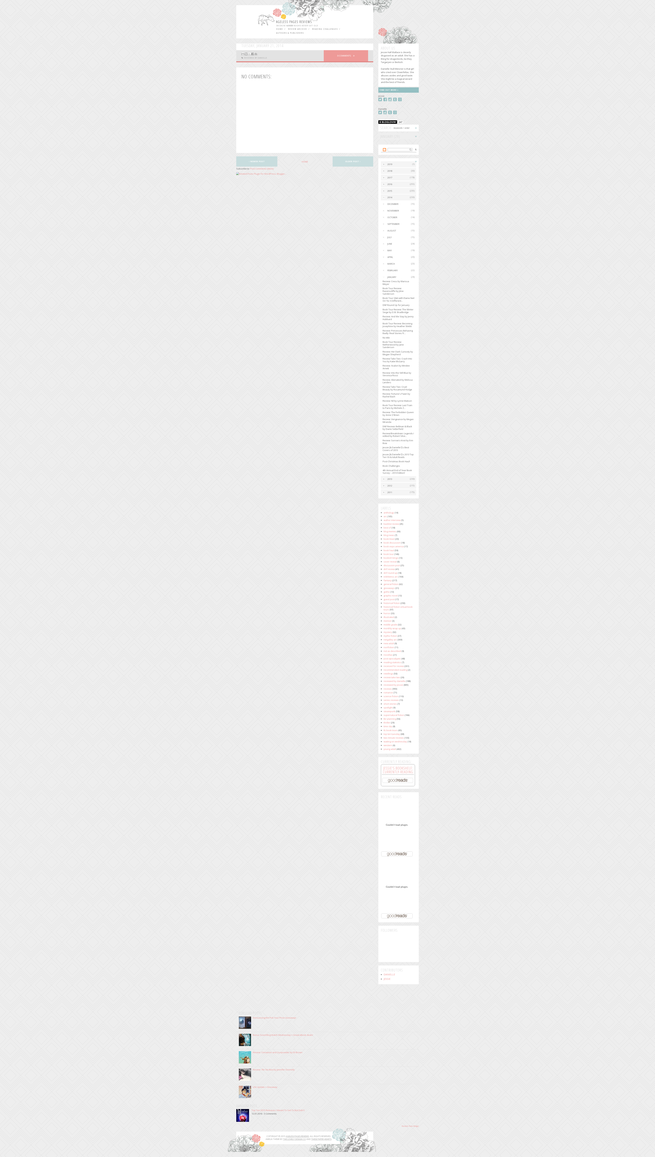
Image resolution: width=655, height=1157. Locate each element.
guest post (389, 599)
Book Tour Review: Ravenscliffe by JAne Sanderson (393, 291)
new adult (389, 643)
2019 (389, 164)
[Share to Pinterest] (256, 54)
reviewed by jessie (393, 684)
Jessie (387, 979)
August (391, 230)
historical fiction (392, 603)
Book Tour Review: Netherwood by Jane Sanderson (393, 344)
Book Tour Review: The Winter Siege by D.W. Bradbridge (398, 311)
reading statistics (392, 662)
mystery (388, 632)
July (389, 237)
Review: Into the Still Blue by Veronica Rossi (397, 374)
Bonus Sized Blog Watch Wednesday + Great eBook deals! (283, 1034)
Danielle (389, 974)
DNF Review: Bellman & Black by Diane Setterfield (397, 428)
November (393, 210)
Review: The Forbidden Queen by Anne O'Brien (398, 414)
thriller (387, 722)
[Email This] (243, 54)
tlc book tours (391, 730)
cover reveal (390, 561)
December (392, 204)
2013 (389, 479)
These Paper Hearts (321, 1139)
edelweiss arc (391, 576)
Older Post (352, 161)
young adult (390, 749)
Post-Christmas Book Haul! (396, 461)
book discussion (392, 542)
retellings (388, 673)
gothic (387, 591)
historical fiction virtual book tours (398, 608)
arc (385, 516)
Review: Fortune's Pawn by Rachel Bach (396, 395)
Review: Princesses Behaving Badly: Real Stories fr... (398, 332)
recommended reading (395, 669)
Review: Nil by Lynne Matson (397, 400)
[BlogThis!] (246, 54)
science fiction (391, 696)
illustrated (389, 617)
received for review (394, 666)
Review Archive (297, 29)
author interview (392, 520)
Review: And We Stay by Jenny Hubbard (398, 318)
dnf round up (390, 572)
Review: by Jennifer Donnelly (274, 1069)
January (391, 277)
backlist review (391, 523)
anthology (389, 512)
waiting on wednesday (395, 741)
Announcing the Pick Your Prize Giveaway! (274, 1017)
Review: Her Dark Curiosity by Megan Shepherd (398, 353)
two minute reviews (394, 737)
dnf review (389, 569)
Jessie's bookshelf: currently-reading (398, 769)
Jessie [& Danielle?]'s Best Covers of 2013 (396, 449)
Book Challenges (391, 465)
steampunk (389, 711)
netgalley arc (390, 639)
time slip (388, 726)
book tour (389, 554)
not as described (392, 651)
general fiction (391, 584)
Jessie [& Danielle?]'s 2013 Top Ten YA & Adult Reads (398, 456)
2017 (389, 177)
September (393, 223)
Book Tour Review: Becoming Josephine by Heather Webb (397, 325)
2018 (389, 170)
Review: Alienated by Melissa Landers (398, 381)
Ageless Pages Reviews (294, 21)
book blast (389, 538)
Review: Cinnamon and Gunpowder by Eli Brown (277, 1052)
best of (387, 527)
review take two (392, 677)
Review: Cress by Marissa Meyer (396, 283)
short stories (390, 703)
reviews (388, 688)
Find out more (388, 90)
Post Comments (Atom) (261, 168)
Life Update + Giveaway (265, 1087)
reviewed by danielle (255, 58)
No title (386, 337)
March (391, 263)
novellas (388, 654)
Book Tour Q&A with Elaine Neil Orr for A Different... (398, 299)
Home (279, 29)
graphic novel (391, 595)
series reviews (391, 700)
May (389, 250)
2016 (389, 184)
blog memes (390, 531)
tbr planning (390, 718)
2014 (389, 197)
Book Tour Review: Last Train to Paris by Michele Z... (397, 407)
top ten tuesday (392, 734)
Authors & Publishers (290, 33)
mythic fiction (390, 635)
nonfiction (389, 647)
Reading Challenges (325, 29)
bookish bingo (391, 557)
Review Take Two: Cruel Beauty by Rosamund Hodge (397, 388)
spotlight (388, 707)
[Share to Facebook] (252, 54)
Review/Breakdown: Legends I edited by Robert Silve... (398, 435)
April (390, 257)
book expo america (394, 546)
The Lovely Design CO (294, 1139)
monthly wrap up (392, 628)
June (389, 243)
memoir (387, 620)
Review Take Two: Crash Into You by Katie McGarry (397, 360)
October (392, 217)
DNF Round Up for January (396, 305)
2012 (389, 485)
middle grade (390, 624)
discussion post (392, 565)
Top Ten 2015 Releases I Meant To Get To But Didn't (278, 1110)
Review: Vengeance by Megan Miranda (398, 421)
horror (387, 613)
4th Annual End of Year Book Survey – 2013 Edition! (397, 472)
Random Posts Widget (410, 1126)
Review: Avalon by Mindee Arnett (396, 367)
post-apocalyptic (392, 658)
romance (388, 692)
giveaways (389, 588)
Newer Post (257, 161)
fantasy (388, 580)
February (392, 270)
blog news (389, 535)
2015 (389, 190)
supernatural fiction (394, 715)
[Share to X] (249, 54)
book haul (389, 550)
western (388, 745)
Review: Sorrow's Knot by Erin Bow (398, 442)
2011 (389, 492)
